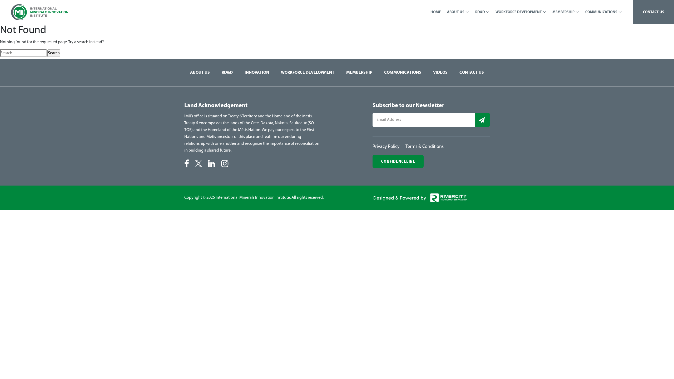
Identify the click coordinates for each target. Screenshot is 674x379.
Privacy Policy (386, 146)
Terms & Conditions (424, 146)
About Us (200, 73)
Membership (359, 73)
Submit (482, 120)
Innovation (257, 73)
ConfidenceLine (398, 161)
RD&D (227, 73)
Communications (402, 73)
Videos (440, 73)
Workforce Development (307, 73)
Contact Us (471, 73)
